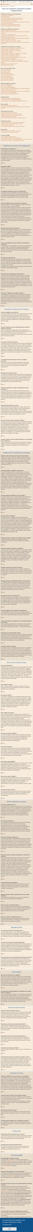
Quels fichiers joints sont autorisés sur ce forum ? (11, 130)
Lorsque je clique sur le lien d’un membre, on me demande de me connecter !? (15, 43)
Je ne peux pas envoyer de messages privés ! (10, 98)
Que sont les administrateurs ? (7, 84)
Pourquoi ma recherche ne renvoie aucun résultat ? (11, 113)
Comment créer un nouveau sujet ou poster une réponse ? (13, 48)
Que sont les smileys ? (5, 72)
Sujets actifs (12, 6)
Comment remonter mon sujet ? (7, 65)
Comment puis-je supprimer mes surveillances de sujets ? (13, 126)
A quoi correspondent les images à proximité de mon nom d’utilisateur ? (15, 38)
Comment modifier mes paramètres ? (8, 30)
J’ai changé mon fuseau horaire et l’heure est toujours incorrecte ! (14, 35)
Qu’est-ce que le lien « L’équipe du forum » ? (10, 93)
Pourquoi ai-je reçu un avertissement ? (9, 58)
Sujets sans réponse (4, 6)
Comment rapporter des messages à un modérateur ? (12, 59)
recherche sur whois (5, 1190)
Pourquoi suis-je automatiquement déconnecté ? (11, 24)
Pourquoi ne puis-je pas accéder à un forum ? (10, 55)
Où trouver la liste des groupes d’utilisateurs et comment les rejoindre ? (15, 88)
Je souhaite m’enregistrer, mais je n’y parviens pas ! (11, 18)
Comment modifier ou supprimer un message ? (10, 49)
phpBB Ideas (11, 1176)
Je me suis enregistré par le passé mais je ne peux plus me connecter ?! (16, 22)
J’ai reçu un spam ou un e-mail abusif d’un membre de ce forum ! (14, 100)
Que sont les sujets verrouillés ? (7, 78)
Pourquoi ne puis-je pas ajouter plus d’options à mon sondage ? (14, 53)
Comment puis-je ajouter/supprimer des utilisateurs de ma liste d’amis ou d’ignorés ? (16, 107)
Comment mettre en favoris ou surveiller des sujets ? (12, 123)
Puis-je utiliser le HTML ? (6, 70)
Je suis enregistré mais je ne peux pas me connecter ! (12, 19)
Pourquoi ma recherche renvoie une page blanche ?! (11, 115)
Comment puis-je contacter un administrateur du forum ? (12, 140)
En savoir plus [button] (7, 1224)
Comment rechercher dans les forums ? (9, 112)
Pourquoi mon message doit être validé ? (9, 63)
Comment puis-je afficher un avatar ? (8, 39)
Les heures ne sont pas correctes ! (8, 34)
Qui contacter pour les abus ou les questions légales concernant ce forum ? (16, 139)
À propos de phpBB (5, 1165)
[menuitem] (4, 2)
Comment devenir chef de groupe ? (8, 89)
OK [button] (9, 1229)
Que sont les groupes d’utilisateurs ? (8, 87)
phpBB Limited (10, 1161)
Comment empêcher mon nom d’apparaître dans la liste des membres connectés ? (15, 32)
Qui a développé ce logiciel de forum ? (8, 136)
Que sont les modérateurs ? (6, 85)
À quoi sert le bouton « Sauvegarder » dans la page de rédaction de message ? (15, 62)
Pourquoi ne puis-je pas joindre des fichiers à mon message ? (13, 57)
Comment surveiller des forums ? (8, 125)
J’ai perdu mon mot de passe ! (7, 23)
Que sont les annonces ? (6, 76)
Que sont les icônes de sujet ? (7, 80)
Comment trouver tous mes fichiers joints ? (10, 132)
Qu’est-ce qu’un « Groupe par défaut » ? (9, 92)
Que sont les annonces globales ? (8, 74)
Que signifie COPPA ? (5, 16)
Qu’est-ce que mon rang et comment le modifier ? (11, 40)
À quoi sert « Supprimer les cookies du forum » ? (11, 25)
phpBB (19, 381)
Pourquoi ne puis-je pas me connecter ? (9, 20)
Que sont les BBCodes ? (6, 69)
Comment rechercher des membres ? (8, 116)
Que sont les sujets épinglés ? (7, 77)
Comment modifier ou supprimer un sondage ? (10, 54)
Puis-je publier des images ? (6, 73)
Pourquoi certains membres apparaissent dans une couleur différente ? (15, 91)
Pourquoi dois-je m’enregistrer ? (7, 15)
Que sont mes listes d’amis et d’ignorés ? (9, 105)
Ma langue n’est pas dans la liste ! (8, 37)
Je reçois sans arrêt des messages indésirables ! (11, 99)
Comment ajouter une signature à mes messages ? (11, 50)
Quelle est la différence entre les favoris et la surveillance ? (13, 122)
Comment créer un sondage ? (7, 52)
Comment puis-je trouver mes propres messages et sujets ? (13, 117)
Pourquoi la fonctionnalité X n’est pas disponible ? (11, 137)
